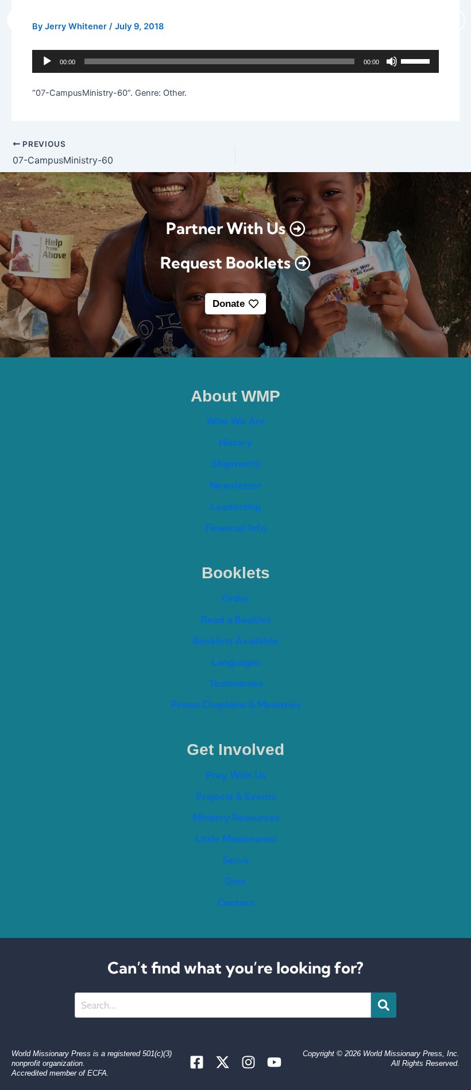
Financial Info (236, 527)
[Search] (383, 1005)
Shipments (235, 463)
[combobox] (223, 1005)
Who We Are (235, 421)
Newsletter (235, 485)
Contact (235, 902)
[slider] (417, 60)
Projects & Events (236, 796)
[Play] (47, 61)
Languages (235, 662)
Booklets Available (235, 640)
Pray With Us (236, 775)
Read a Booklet (235, 619)
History (236, 442)
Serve (235, 860)
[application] (235, 61)
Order (236, 598)
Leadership (235, 506)
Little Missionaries (235, 838)
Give (235, 881)
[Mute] (391, 61)
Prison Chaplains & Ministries (235, 704)
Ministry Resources (235, 817)
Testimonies (235, 683)
